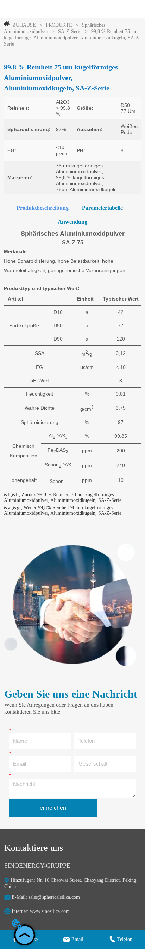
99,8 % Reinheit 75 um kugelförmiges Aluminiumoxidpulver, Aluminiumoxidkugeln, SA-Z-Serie (72, 38)
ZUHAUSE (24, 25)
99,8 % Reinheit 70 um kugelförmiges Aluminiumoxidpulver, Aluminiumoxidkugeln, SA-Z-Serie (62, 497)
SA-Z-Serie (69, 31)
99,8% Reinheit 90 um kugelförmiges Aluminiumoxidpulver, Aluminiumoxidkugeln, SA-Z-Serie (62, 510)
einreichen (53, 808)
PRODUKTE (59, 25)
